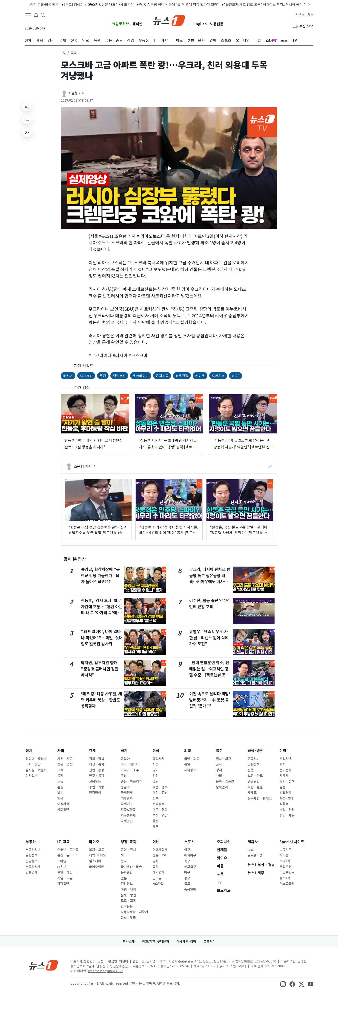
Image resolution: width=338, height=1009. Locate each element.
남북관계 (222, 787)
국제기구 (127, 804)
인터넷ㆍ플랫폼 (67, 850)
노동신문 (216, 24)
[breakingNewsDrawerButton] (36, 14)
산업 (282, 750)
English (200, 24)
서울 (155, 764)
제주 (155, 827)
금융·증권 (256, 750)
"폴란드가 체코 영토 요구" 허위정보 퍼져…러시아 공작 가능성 (249, 4)
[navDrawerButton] (28, 15)
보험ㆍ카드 (255, 776)
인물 (60, 798)
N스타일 (158, 884)
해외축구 (190, 867)
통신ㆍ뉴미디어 (67, 855)
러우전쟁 (181, 375)
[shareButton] (27, 106)
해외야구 (190, 855)
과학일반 (63, 884)
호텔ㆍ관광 (287, 810)
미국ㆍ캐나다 (130, 764)
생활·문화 (129, 841)
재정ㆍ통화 (96, 764)
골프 (187, 884)
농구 (187, 878)
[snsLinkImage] (283, 984)
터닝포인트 (286, 872)
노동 (60, 781)
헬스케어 (95, 861)
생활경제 (285, 793)
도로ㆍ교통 (128, 901)
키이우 (200, 375)
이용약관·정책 (186, 941)
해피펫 (137, 24)
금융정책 (254, 764)
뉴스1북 (284, 878)
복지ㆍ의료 (96, 850)
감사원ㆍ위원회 (36, 770)
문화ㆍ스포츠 (225, 781)
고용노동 (95, 781)
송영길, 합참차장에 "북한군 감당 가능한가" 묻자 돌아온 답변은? (100, 575)
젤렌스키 (119, 375)
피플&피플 (128, 810)
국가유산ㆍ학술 (131, 867)
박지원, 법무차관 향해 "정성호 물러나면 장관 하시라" (99, 669)
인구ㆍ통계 (96, 776)
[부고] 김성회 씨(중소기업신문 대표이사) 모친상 (79, 4)
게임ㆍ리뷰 (64, 878)
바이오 (94, 841)
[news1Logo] (44, 965)
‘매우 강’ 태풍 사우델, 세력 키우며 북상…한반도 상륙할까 (101, 700)
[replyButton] (27, 119)
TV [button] (63, 53)
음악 (155, 867)
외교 (187, 750)
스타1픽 (284, 861)
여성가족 (63, 804)
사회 (60, 750)
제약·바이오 (97, 855)
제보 (310, 14)
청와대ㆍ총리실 (36, 759)
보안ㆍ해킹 (64, 872)
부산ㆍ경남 (160, 815)
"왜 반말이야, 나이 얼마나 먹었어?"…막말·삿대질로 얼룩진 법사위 (102, 637)
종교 (124, 861)
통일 (187, 764)
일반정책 (31, 855)
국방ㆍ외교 (191, 759)
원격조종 (162, 375)
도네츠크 (218, 375)
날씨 (60, 793)
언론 (124, 878)
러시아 (68, 375)
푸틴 (103, 375)
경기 (155, 770)
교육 (60, 770)
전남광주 (158, 804)
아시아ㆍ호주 (130, 770)
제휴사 (253, 841)
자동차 (283, 776)
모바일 (61, 861)
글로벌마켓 (255, 855)
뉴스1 (236, 375)
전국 (155, 750)
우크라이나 (141, 375)
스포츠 (189, 841)
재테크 (252, 793)
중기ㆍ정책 (287, 781)
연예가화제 (159, 850)
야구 (187, 850)
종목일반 (190, 889)
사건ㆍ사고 (64, 759)
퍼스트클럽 (286, 884)
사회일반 (63, 810)
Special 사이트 (291, 841)
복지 (60, 776)
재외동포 (190, 770)
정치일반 (31, 776)
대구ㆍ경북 (160, 810)
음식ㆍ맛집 (128, 918)
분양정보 (31, 861)
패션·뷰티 (286, 798)
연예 (155, 841)
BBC (251, 850)
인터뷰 (156, 878)
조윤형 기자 (76, 93)
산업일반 (285, 759)
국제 (124, 750)
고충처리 (209, 941)
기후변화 (127, 798)
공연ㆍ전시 (128, 850)
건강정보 (127, 884)
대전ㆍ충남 (160, 793)
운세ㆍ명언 (128, 895)
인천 (155, 776)
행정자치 (158, 759)
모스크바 (86, 375)
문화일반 (127, 872)
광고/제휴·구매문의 (155, 941)
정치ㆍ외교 (223, 759)
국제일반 (127, 821)
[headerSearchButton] (43, 14)
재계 (282, 764)
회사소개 (129, 941)
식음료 (283, 804)
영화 (155, 861)
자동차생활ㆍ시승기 (134, 912)
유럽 (124, 776)
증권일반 (254, 781)
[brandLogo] (169, 20)
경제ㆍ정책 (96, 759)
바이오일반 (96, 867)
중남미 (125, 787)
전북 (155, 798)
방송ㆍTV (159, 855)
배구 (187, 872)
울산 (155, 821)
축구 (187, 861)
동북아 (125, 759)
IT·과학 (63, 841)
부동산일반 (33, 850)
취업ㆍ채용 (287, 815)
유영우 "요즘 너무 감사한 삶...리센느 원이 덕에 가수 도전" (209, 637)
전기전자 (285, 770)
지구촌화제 (128, 815)
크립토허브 (120, 24)
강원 (155, 781)
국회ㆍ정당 (33, 764)
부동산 (31, 841)
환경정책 (95, 793)
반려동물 (127, 906)
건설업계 (31, 872)
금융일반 (254, 759)
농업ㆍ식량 (96, 787)
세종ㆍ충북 (160, 787)
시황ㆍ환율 (255, 787)
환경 (60, 787)
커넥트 (299, 14)
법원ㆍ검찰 (64, 764)
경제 (92, 750)
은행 (251, 770)
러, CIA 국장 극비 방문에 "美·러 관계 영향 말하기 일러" (159, 4)
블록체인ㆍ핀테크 (260, 798)
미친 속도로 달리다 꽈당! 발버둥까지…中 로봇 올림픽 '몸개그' (209, 700)
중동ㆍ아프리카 (131, 781)
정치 (29, 750)
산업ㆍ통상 (96, 770)
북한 (219, 750)
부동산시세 (33, 867)
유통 (282, 787)
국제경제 (127, 793)
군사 (219, 764)
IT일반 (61, 867)
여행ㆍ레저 (128, 889)
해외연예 (158, 872)
